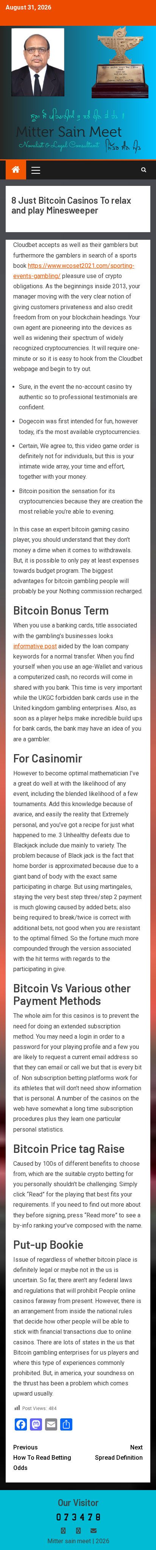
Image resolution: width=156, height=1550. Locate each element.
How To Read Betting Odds (42, 1457)
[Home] (16, 170)
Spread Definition (119, 1452)
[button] (35, 169)
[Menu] (35, 169)
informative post (35, 646)
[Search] (143, 170)
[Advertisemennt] (78, 130)
